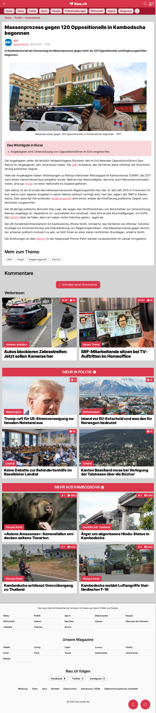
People (129, 615)
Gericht (14, 217)
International (32, 17)
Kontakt (55, 688)
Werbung (23, 688)
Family (129, 647)
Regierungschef (61, 198)
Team (34, 688)
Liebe (67, 647)
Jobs (44, 688)
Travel (68, 653)
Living (37, 647)
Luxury (98, 647)
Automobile (101, 653)
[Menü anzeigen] (151, 3)
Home (8, 17)
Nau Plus (69, 621)
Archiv (68, 627)
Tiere (36, 653)
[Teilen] (133, 704)
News (6, 615)
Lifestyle (7, 627)
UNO (75, 164)
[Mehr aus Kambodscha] (78, 487)
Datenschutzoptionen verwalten (121, 688)
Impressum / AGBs (90, 688)
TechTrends (132, 653)
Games (98, 621)
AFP (15, 40)
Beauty (7, 658)
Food (6, 653)
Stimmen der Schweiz (137, 621)
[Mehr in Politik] (78, 372)
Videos (37, 621)
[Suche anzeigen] (145, 3)
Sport (67, 615)
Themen (38, 627)
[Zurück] (4, 3)
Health (6, 647)
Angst (29, 183)
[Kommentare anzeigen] (145, 704)
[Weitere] (137, 11)
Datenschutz (70, 688)
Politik (18, 17)
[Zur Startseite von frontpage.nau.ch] (78, 3)
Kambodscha (20, 44)
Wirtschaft (8, 621)
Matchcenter (101, 615)
